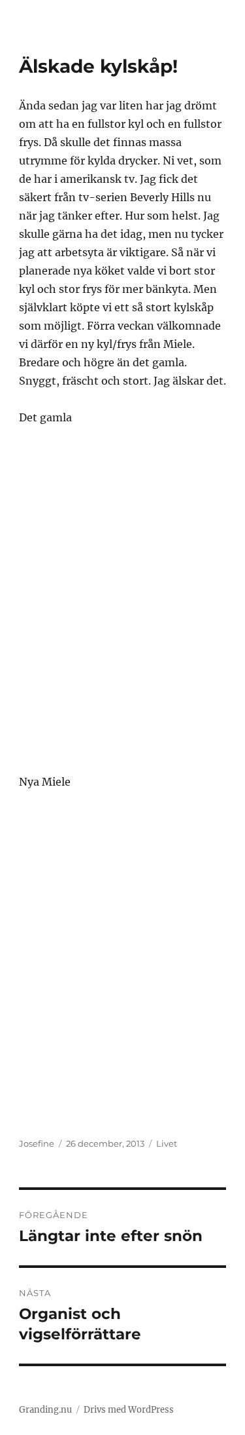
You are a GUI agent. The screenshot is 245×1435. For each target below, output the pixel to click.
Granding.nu (45, 1409)
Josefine (36, 1143)
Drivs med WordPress (129, 1409)
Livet (166, 1143)
